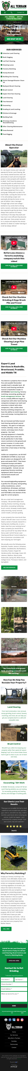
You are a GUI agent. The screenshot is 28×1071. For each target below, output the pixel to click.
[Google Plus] (14, 1019)
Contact (14, 1047)
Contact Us (20, 12)
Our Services (14, 1035)
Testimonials (14, 1044)
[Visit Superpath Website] (14, 1062)
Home (14, 1032)
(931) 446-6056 (14, 960)
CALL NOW (6, 929)
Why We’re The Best (14, 1038)
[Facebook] (10, 1019)
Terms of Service (17, 1012)
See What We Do (14, 39)
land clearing (15, 392)
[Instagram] (22, 1019)
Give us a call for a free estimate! (14, 266)
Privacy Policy (7, 1012)
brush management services (11, 396)
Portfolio (14, 1041)
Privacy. (19, 1058)
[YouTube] (18, 1019)
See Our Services (9, 567)
